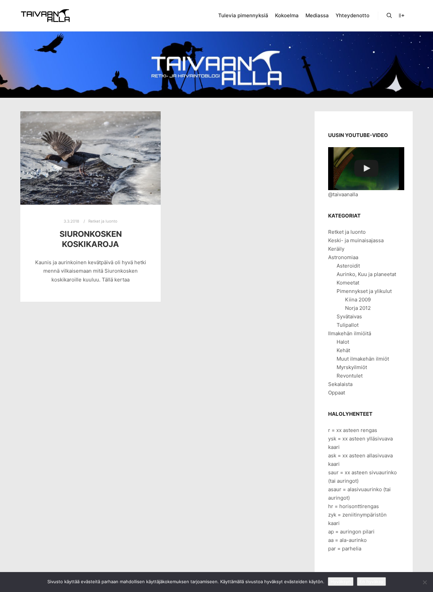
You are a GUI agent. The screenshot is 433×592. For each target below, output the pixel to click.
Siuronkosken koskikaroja (91, 239)
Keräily (336, 249)
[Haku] (389, 15)
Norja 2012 (358, 308)
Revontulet (350, 375)
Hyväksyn (341, 581)
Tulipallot (348, 325)
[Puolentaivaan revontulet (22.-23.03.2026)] (366, 168)
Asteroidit (348, 266)
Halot (343, 342)
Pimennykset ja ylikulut (364, 291)
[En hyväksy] (424, 582)
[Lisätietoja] (401, 15)
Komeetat (348, 282)
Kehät (343, 350)
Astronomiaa (343, 257)
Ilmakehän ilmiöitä (349, 333)
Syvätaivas (349, 316)
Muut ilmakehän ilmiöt (363, 359)
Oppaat (336, 392)
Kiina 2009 (358, 299)
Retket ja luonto (102, 221)
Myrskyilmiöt (352, 367)
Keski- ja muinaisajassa (356, 240)
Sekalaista (340, 384)
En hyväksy (371, 581)
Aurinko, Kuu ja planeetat (366, 274)
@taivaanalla (343, 194)
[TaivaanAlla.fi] (45, 15)
